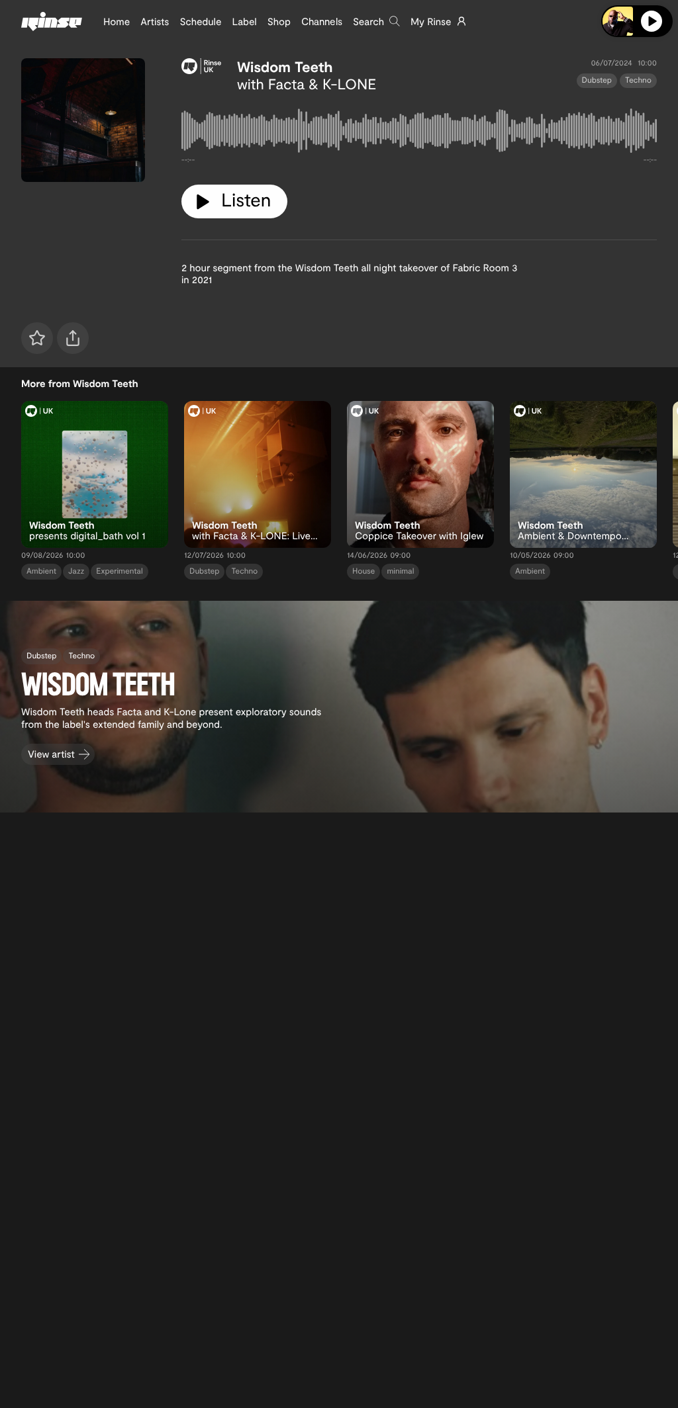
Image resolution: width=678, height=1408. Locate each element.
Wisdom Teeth (285, 66)
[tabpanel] (419, 133)
